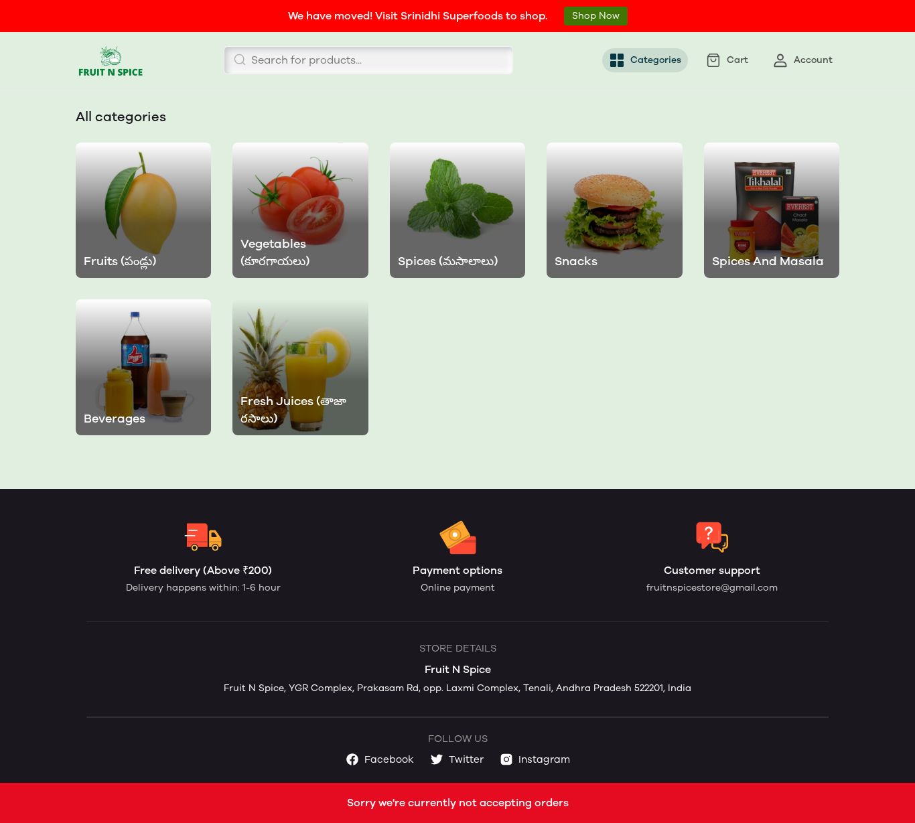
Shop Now (596, 15)
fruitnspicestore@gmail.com (712, 587)
